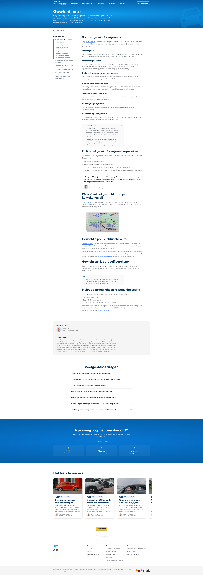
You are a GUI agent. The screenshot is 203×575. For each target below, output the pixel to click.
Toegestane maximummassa (63, 51)
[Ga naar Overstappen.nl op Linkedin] (57, 550)
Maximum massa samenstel (63, 53)
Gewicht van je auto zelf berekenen (62, 73)
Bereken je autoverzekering (107, 256)
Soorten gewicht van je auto (63, 40)
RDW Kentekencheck (98, 161)
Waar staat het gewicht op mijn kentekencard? (64, 66)
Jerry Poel (65, 329)
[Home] (54, 30)
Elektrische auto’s (87, 244)
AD (71, 349)
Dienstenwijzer (78, 571)
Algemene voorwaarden (58, 571)
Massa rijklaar (60, 42)
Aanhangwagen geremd (62, 55)
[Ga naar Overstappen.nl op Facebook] (54, 550)
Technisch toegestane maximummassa (62, 47)
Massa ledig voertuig (61, 45)
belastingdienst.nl (103, 310)
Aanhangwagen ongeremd (63, 57)
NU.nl (64, 349)
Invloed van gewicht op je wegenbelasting (62, 77)
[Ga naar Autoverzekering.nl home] (60, 3)
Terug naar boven (103, 536)
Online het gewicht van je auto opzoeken (64, 61)
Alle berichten (101, 528)
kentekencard (90, 42)
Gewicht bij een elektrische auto (64, 69)
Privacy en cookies (69, 571)
